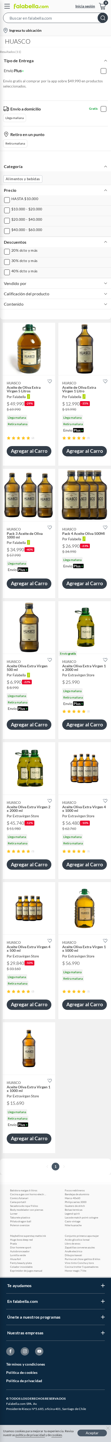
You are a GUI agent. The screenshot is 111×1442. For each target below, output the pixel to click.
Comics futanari (19, 1198)
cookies (56, 1435)
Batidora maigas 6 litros (23, 1190)
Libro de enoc (73, 1243)
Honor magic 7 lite (75, 1270)
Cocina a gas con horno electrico (28, 1194)
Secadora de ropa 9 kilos (24, 1205)
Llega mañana (14, 118)
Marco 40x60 (72, 1198)
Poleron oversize (19, 1225)
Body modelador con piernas (26, 1209)
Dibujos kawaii (73, 1255)
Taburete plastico (20, 1217)
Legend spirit (72, 1213)
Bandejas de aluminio (77, 1194)
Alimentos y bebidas (23, 179)
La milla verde (18, 1255)
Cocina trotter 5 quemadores (81, 1266)
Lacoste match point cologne (81, 1217)
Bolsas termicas (73, 1209)
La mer (14, 1213)
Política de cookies (21, 1372)
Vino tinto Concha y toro (79, 1262)
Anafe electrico (73, 1251)
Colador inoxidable (21, 1266)
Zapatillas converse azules (80, 1247)
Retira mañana (15, 143)
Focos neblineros (75, 1190)
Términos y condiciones (25, 1364)
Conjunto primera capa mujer (82, 1235)
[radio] (9, 438)
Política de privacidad (24, 1380)
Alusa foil (15, 1259)
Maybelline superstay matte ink (28, 1235)
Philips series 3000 (75, 1201)
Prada (13, 1243)
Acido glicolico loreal (77, 1239)
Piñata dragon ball (20, 1221)
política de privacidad (30, 1435)
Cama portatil (18, 1201)
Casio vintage (72, 1221)
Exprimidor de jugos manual (26, 1270)
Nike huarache (73, 1225)
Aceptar (92, 1433)
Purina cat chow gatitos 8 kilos (82, 1259)
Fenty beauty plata (21, 1262)
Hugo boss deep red (21, 1239)
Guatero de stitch (75, 1205)
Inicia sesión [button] (85, 6)
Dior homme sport (20, 1247)
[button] (55, 19)
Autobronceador (20, 1251)
